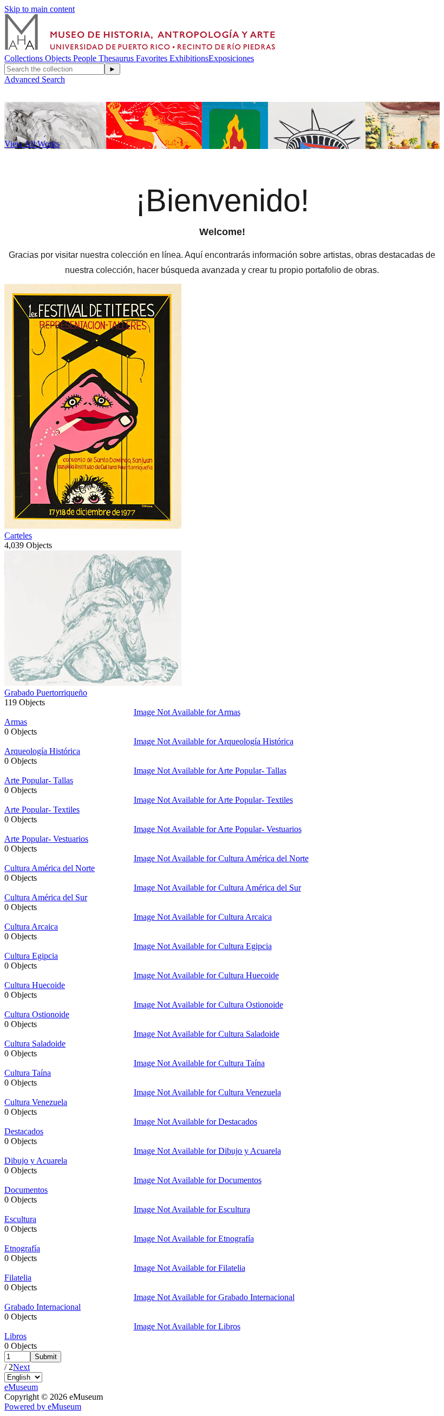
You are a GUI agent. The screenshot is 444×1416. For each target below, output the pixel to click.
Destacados (23, 1131)
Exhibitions (188, 58)
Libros (15, 1336)
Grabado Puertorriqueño (45, 692)
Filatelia (17, 1277)
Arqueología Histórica (42, 751)
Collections (24, 58)
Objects (59, 58)
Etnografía (22, 1248)
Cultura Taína (27, 1072)
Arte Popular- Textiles (42, 809)
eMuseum (21, 1387)
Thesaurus (117, 58)
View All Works (32, 143)
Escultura (20, 1219)
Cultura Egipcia (31, 955)
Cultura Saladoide (35, 1043)
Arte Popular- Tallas (38, 780)
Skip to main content (39, 9)
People (86, 58)
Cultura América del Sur (45, 897)
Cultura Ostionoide (36, 1014)
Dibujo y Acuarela (35, 1160)
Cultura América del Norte (49, 868)
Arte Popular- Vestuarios (46, 838)
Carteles (18, 535)
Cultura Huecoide (34, 985)
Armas (15, 721)
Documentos (26, 1189)
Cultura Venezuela (35, 1102)
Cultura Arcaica (31, 926)
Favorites (152, 58)
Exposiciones (231, 58)
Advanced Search (34, 79)
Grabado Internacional (42, 1306)
